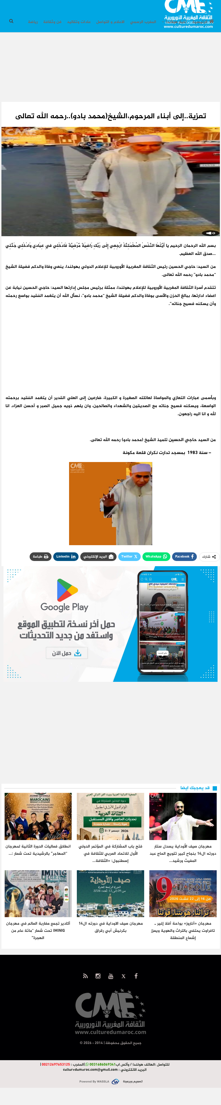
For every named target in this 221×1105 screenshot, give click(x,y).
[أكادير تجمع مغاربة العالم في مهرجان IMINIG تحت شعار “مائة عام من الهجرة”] (38, 893)
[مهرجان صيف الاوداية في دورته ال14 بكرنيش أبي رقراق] (110, 893)
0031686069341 (102, 1065)
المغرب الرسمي (143, 22)
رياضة (33, 22)
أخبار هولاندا (176, 22)
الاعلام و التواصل (110, 22)
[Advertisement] (110, 72)
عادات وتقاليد (79, 22)
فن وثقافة (52, 22)
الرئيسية (199, 22)
